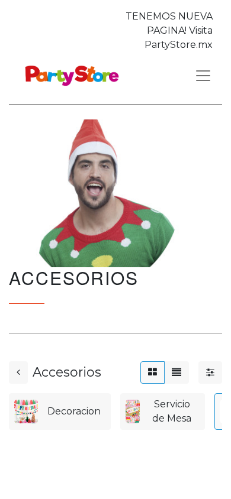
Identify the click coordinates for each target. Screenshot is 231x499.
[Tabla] (152, 372)
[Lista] (176, 372)
